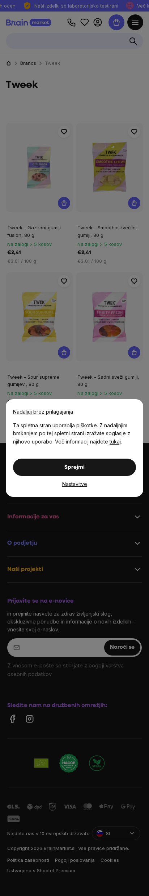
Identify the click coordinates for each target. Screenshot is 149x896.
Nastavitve (74, 484)
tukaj (115, 441)
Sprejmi (74, 467)
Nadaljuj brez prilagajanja (43, 412)
